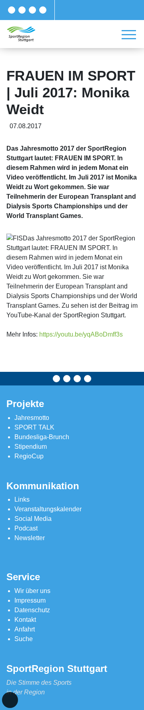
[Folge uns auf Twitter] (22, 10)
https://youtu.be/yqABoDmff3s (81, 334)
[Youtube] (42, 10)
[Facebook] (11, 10)
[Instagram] (32, 10)
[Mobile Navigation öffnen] (129, 34)
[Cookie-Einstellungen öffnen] (10, 700)
